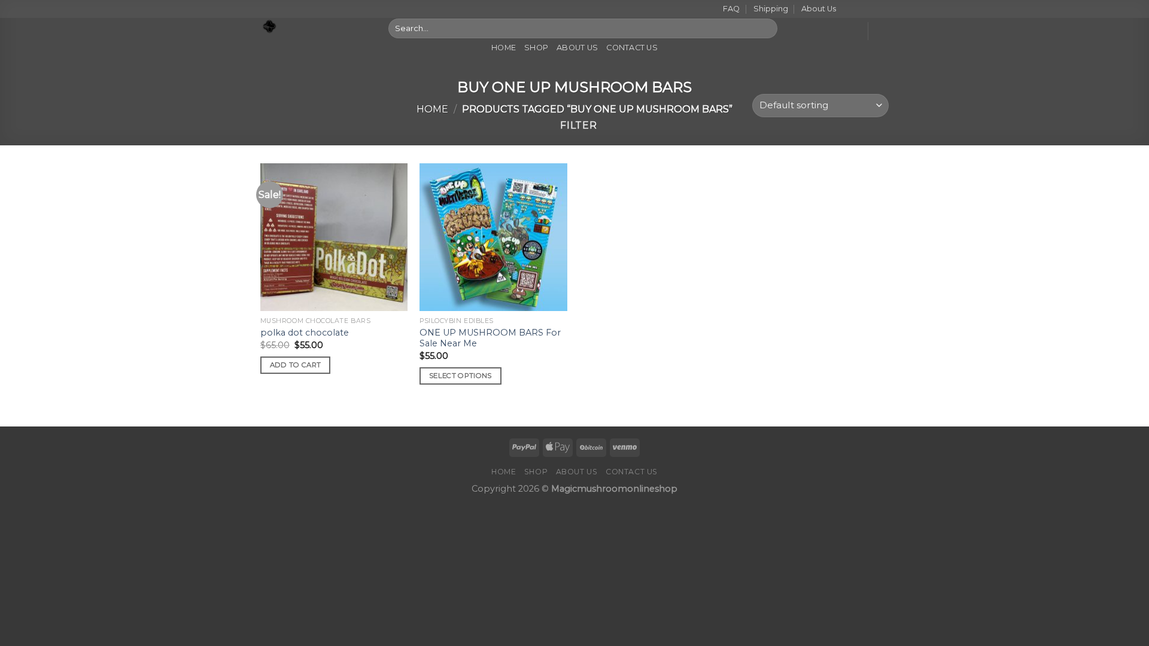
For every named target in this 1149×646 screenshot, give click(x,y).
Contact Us (632, 47)
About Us (818, 8)
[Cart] (883, 31)
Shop (536, 47)
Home (503, 47)
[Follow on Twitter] (871, 9)
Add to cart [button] (295, 365)
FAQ (731, 8)
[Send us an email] (882, 9)
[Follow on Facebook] (848, 9)
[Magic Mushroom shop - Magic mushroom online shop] (315, 27)
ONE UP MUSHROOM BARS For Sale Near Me (490, 338)
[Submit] (766, 28)
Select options (460, 375)
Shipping (770, 8)
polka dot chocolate (304, 332)
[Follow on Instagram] (860, 9)
